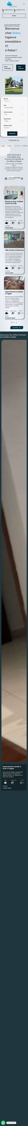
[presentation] (6, 178)
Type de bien (7, 119)
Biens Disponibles (7, 67)
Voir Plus (15, 327)
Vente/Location (8, 112)
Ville (5, 105)
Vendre (14, 15)
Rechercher (12, 133)
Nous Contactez (21, 67)
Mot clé (6, 99)
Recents (11, 178)
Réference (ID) (8, 125)
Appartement (17, 178)
